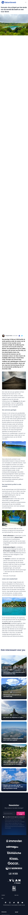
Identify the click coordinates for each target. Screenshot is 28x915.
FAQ (2, 898)
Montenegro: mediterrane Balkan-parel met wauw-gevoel (13, 739)
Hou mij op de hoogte (20, 813)
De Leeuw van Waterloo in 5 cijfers (13, 717)
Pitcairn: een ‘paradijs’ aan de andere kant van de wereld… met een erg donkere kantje (13, 786)
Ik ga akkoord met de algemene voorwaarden (15, 817)
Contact (3, 895)
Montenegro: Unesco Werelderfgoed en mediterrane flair (14, 673)
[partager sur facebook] (19, 335)
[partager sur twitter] (22, 335)
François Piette (8, 335)
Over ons (16, 895)
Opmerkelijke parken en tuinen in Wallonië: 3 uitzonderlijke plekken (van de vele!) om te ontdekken (13, 762)
